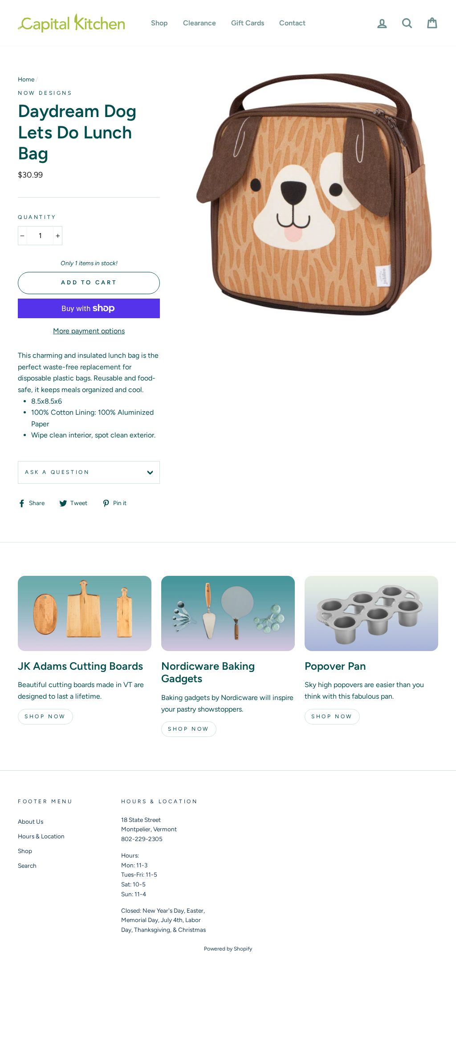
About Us (30, 821)
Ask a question (57, 472)
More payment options (89, 331)
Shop (159, 23)
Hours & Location (41, 836)
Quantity (37, 217)
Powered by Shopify (228, 949)
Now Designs (45, 93)
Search (27, 865)
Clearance (199, 23)
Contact (292, 23)
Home (26, 79)
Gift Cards (247, 23)
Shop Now (45, 716)
